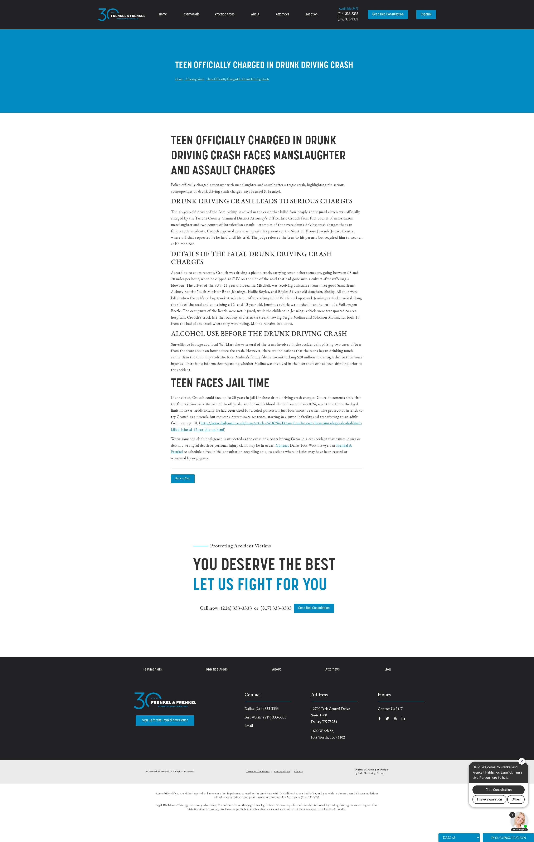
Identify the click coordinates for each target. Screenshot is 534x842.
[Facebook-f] (379, 718)
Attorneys (283, 14)
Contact (283, 446)
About (255, 14)
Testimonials (191, 14)
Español (426, 14)
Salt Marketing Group (371, 773)
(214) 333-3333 (348, 14)
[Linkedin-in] (403, 718)
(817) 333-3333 (348, 19)
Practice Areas (225, 14)
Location (311, 14)
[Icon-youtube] (395, 718)
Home (163, 14)
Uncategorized (195, 79)
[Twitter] (387, 718)
